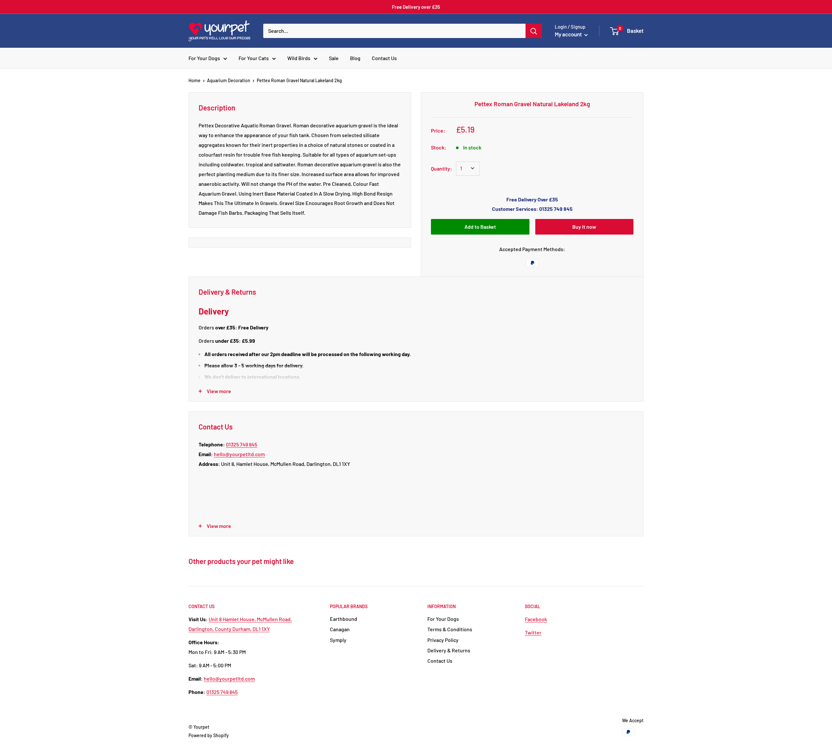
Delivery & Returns (448, 650)
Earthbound (343, 619)
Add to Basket (480, 227)
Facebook (536, 619)
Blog (355, 58)
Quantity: (441, 168)
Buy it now (584, 227)
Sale (334, 58)
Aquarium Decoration (228, 80)
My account (569, 34)
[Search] (534, 31)
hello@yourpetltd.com (239, 454)
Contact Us (384, 58)
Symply (338, 640)
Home (194, 80)
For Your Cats (254, 58)
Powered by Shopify (208, 735)
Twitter (533, 632)
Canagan (340, 629)
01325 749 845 (241, 444)
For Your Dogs (204, 58)
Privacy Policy (443, 640)
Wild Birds (298, 58)
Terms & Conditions (449, 629)
